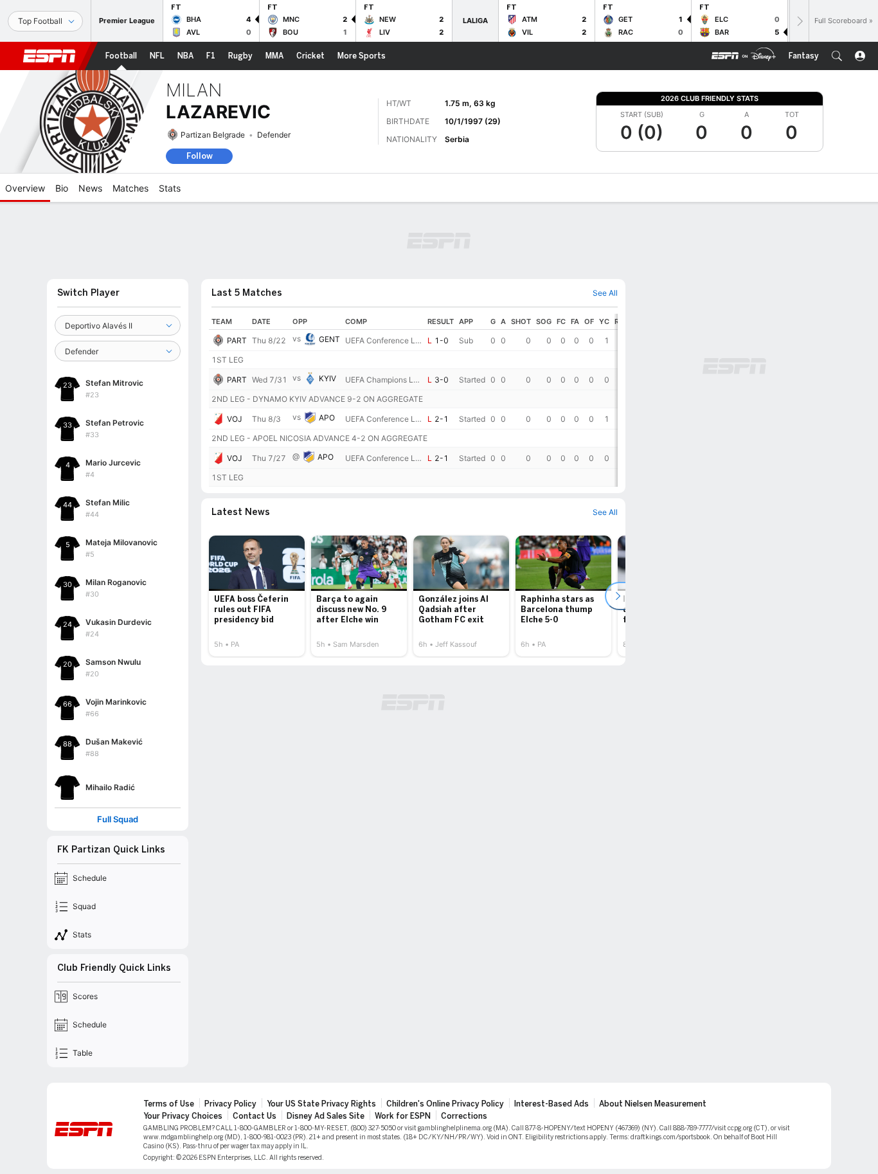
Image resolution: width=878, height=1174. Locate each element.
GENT (329, 339)
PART (237, 340)
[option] (257, 596)
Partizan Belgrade (213, 135)
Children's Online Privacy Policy (445, 1103)
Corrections (464, 1116)
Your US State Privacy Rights (321, 1103)
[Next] (799, 21)
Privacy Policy (230, 1103)
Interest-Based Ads (551, 1103)
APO (327, 417)
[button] (837, 56)
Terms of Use (168, 1103)
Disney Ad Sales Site (325, 1116)
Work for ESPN (403, 1116)
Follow (199, 156)
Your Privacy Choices (182, 1116)
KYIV (327, 378)
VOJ (234, 419)
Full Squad (117, 819)
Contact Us (254, 1116)
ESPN (49, 56)
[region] (413, 400)
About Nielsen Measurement (652, 1103)
